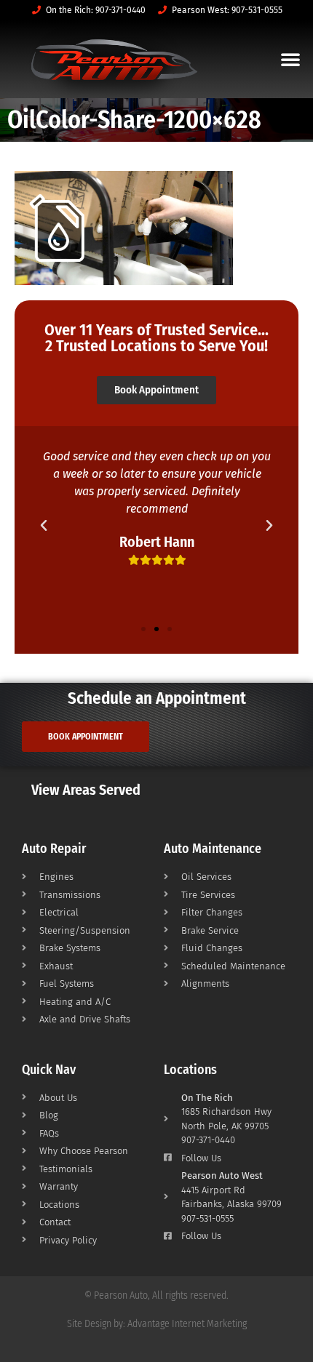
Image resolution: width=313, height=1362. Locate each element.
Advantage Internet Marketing (187, 1324)
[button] (290, 59)
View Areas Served (85, 789)
